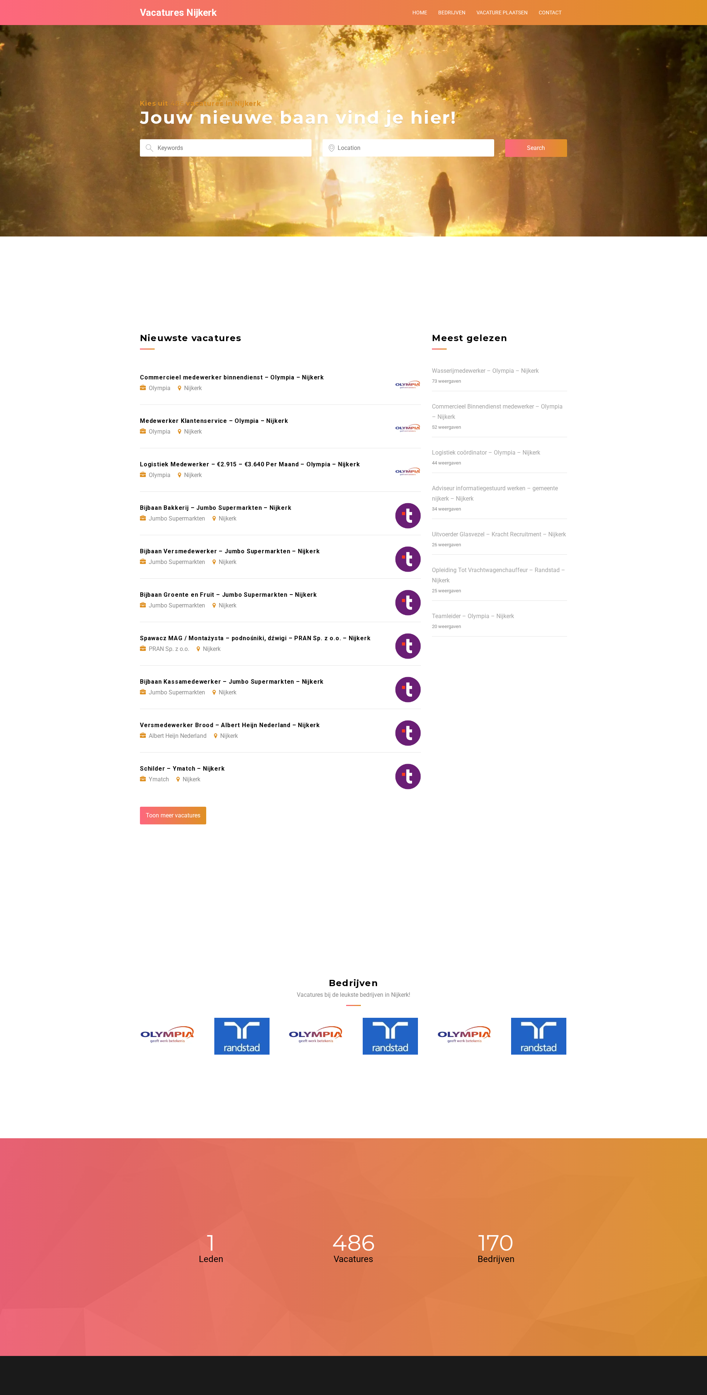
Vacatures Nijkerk (178, 12)
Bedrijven (451, 12)
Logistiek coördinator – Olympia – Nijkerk (486, 452)
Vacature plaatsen (502, 12)
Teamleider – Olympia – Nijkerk (473, 616)
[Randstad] (168, 1036)
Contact (550, 12)
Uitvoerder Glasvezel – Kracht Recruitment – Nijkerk (499, 534)
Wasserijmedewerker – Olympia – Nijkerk (485, 370)
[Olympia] (242, 1036)
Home (419, 12)
